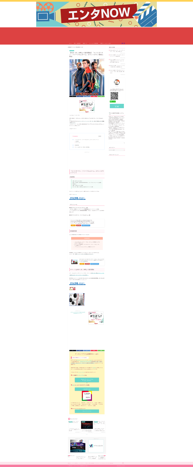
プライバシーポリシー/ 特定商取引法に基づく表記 (81, 465)
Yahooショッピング (85, 225)
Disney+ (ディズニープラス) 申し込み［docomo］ (87, 380)
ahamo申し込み (87, 389)
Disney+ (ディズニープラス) (82, 360)
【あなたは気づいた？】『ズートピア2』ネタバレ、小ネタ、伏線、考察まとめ (117, 51)
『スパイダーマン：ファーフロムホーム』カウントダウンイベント (87, 139)
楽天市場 (78, 225)
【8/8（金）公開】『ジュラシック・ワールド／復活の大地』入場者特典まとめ (117, 66)
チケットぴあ (101, 273)
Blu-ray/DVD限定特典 (94, 43)
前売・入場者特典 (77, 43)
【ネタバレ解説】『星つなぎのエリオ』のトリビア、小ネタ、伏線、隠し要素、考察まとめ (117, 71)
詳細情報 (77, 141)
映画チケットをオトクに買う (106, 43)
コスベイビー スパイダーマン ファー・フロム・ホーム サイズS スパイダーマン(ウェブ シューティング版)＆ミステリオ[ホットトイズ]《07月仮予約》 (91, 260)
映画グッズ (85, 43)
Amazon (73, 225)
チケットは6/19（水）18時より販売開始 (82, 147)
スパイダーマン (72, 50)
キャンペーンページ (87, 411)
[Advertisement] (96, 34)
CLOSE (100, 136)
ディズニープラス (81, 372)
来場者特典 (77, 145)
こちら (75, 194)
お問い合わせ (70, 465)
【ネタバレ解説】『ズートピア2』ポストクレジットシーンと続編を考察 (117, 56)
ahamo (90, 360)
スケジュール (78, 142)
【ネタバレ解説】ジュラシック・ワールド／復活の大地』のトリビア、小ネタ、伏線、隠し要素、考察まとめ (117, 61)
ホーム (70, 43)
